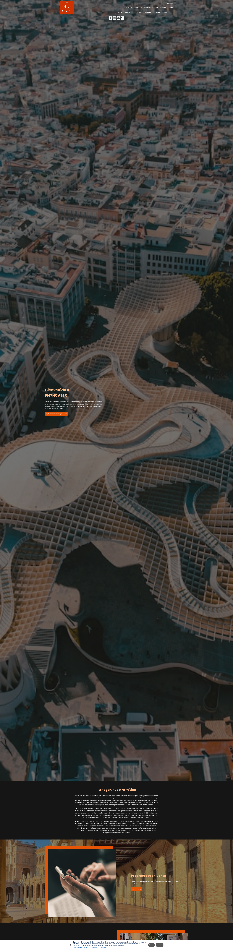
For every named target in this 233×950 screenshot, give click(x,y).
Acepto (151, 945)
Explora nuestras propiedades (56, 414)
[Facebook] (110, 18)
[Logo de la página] (67, 8)
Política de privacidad (80, 947)
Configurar (103, 947)
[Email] (118, 18)
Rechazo (160, 945)
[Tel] (122, 18)
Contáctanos (137, 889)
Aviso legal (93, 947)
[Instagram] (114, 18)
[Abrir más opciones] (170, 12)
